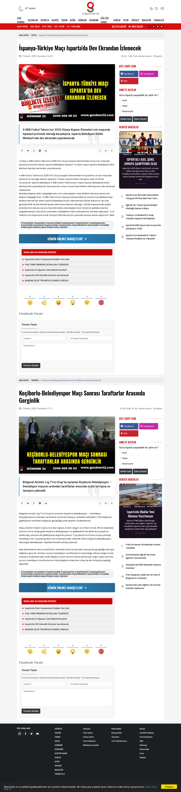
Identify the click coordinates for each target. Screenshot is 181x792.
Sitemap (143, 745)
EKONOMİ (93, 20)
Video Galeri (88, 737)
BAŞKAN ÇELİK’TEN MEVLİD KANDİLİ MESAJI (47, 280)
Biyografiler (116, 733)
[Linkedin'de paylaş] (45, 150)
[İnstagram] (19, 733)
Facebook (129, 74)
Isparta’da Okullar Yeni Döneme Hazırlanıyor (140, 513)
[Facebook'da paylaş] (22, 150)
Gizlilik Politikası (147, 733)
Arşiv (142, 753)
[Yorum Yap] (100, 150)
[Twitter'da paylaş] (28, 150)
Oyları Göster (140, 119)
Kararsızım (128, 111)
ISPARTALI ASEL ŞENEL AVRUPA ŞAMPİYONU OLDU (140, 161)
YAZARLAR (33, 20)
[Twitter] (153, 26)
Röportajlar (116, 729)
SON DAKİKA (20, 20)
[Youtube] (161, 26)
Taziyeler (115, 737)
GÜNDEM (82, 20)
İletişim (143, 757)
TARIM (64, 20)
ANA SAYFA (24, 35)
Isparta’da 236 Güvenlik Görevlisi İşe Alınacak (47, 275)
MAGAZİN (146, 20)
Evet (125, 100)
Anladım (169, 786)
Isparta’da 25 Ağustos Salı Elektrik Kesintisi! (46, 270)
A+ (106, 150)
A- (112, 150)
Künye (142, 729)
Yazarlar (86, 729)
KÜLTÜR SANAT (105, 20)
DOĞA (73, 20)
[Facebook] (149, 26)
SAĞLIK (117, 20)
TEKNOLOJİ (158, 20)
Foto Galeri (88, 733)
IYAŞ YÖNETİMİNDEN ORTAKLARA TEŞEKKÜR (47, 264)
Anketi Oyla (125, 119)
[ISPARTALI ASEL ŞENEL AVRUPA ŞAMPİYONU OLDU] (140, 144)
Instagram (149, 74)
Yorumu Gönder (31, 365)
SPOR (126, 20)
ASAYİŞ (55, 20)
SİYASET (135, 20)
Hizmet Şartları (146, 737)
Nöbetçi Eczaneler (91, 745)
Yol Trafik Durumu (119, 741)
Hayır (125, 106)
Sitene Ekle (144, 749)
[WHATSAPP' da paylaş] (34, 150)
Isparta (158, 56)
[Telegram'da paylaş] (39, 150)
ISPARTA (45, 20)
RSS (125, 81)
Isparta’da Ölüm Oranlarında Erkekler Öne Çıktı (47, 259)
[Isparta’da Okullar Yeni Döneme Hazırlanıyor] (140, 496)
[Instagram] (157, 26)
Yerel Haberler (89, 741)
